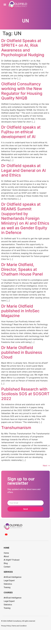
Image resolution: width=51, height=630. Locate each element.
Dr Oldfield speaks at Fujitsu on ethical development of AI (21, 132)
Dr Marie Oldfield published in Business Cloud (21, 352)
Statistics (8, 584)
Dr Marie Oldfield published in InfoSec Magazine (20, 311)
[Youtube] (6, 534)
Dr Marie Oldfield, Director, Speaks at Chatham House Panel (22, 269)
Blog (6, 563)
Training (7, 587)
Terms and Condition (19, 626)
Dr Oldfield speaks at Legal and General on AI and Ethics (23, 170)
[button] (5, 4)
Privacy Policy (6, 626)
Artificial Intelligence (12, 577)
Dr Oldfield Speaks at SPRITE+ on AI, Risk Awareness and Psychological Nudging (22, 47)
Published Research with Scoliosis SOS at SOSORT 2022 (25, 394)
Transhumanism (16, 427)
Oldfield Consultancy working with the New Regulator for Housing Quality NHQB (21, 91)
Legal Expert (9, 580)
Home (6, 553)
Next (46, 465)
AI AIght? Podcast (11, 560)
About (6, 556)
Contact (7, 567)
